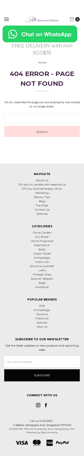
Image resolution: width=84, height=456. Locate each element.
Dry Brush (42, 236)
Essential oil (42, 245)
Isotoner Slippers (42, 278)
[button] (42, 34)
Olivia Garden (42, 232)
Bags (42, 282)
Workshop (42, 193)
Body (42, 249)
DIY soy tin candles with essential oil (42, 184)
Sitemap (42, 213)
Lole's (42, 270)
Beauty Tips (42, 197)
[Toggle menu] (6, 19)
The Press (42, 205)
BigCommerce (49, 432)
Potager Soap (42, 274)
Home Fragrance (42, 241)
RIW (42, 305)
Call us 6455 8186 (41, 421)
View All (42, 326)
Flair (72, 428)
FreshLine (42, 318)
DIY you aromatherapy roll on (42, 188)
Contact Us (42, 209)
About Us (42, 180)
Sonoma (42, 314)
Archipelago (42, 257)
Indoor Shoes (42, 253)
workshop (42, 287)
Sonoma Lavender (42, 266)
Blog (42, 201)
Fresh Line (42, 262)
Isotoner (42, 322)
